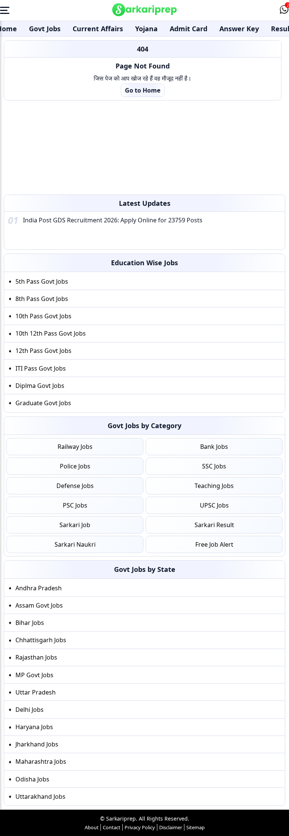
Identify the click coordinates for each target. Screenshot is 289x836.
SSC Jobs (214, 466)
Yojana (146, 28)
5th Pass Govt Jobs (41, 281)
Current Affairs (98, 28)
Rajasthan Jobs (36, 657)
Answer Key (239, 28)
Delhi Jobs (29, 709)
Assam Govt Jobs (39, 605)
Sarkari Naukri (75, 544)
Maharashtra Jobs (40, 761)
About (92, 827)
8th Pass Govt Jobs (41, 299)
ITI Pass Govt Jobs (40, 368)
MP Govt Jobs (34, 674)
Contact (111, 827)
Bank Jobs (214, 446)
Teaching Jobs (214, 486)
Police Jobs (75, 466)
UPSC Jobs (214, 505)
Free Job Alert (214, 544)
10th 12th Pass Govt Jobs (50, 333)
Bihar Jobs (29, 622)
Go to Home (142, 90)
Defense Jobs (75, 486)
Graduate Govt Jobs (43, 403)
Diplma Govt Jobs (39, 386)
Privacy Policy (140, 827)
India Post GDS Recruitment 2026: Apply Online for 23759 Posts (112, 220)
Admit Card (188, 28)
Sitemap (195, 827)
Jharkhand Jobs (36, 744)
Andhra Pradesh (38, 588)
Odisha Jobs (32, 779)
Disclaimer (170, 827)
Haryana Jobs (34, 727)
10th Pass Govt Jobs (43, 316)
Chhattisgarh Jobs (40, 640)
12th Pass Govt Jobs (43, 351)
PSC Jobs (75, 505)
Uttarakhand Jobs (40, 796)
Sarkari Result (214, 525)
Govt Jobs (45, 28)
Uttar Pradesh (35, 692)
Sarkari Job (74, 525)
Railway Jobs (75, 446)
